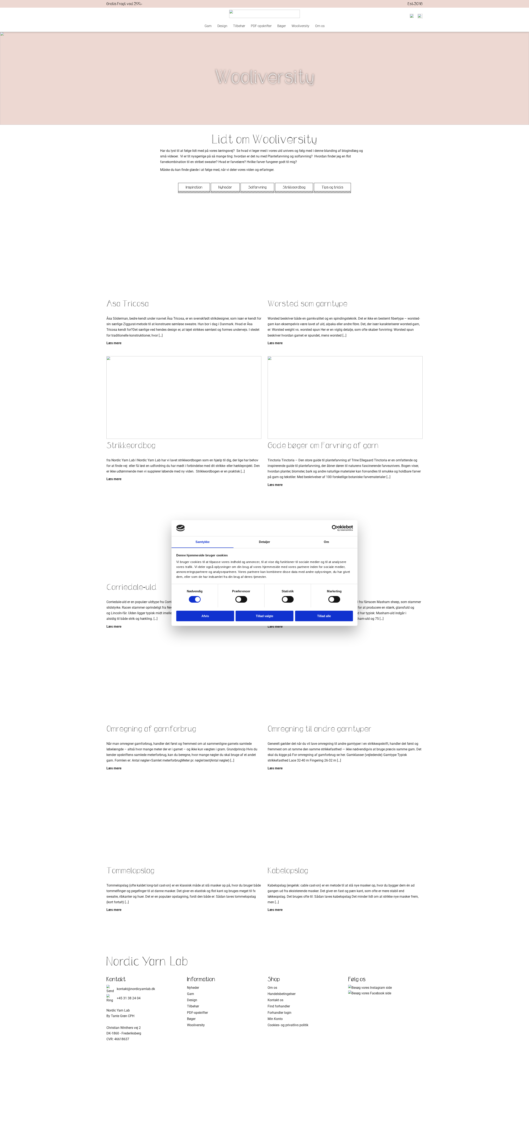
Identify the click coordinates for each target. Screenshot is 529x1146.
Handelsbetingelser (281, 994)
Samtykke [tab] (202, 541)
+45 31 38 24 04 (129, 998)
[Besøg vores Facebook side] (369, 993)
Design (222, 26)
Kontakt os (275, 1000)
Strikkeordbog (294, 187)
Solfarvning (257, 187)
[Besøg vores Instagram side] (370, 988)
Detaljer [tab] (264, 541)
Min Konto (275, 1019)
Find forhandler (279, 1006)
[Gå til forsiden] (264, 14)
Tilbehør (239, 26)
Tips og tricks (332, 187)
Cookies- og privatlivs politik (288, 1025)
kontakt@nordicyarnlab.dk (136, 989)
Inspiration (194, 187)
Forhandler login (279, 1013)
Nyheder (225, 187)
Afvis (205, 616)
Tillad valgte (264, 616)
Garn (208, 26)
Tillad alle (324, 616)
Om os (320, 26)
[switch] (241, 599)
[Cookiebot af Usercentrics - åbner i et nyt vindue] (335, 528)
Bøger (281, 26)
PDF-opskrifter (261, 26)
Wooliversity (300, 26)
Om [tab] (326, 541)
